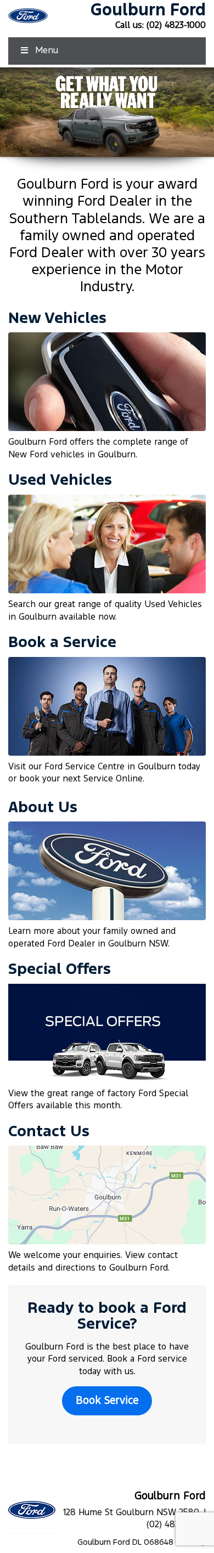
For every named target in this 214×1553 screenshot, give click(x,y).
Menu (46, 51)
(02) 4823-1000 (176, 25)
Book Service (107, 1400)
